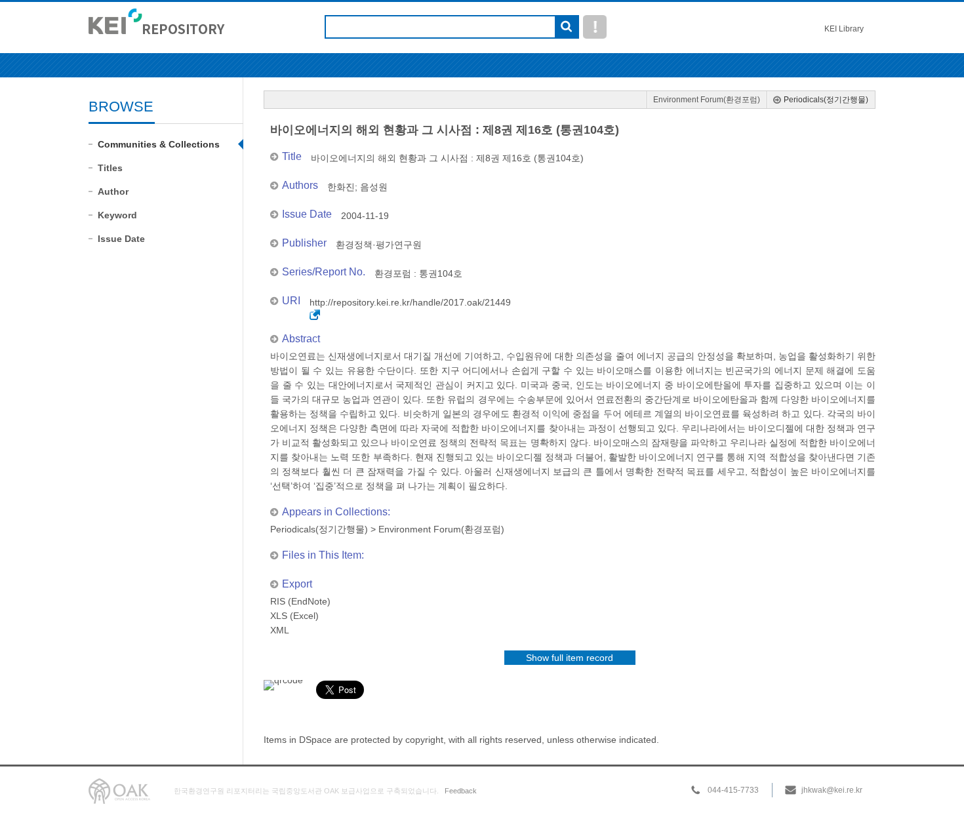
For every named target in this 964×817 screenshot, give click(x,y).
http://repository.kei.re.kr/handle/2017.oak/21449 (410, 302)
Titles (110, 168)
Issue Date (121, 238)
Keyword (117, 215)
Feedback (461, 791)
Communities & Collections (159, 144)
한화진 (341, 187)
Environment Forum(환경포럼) (706, 99)
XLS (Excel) (294, 615)
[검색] (566, 27)
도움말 (595, 27)
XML (279, 630)
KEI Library (844, 28)
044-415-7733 (733, 790)
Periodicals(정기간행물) (826, 99)
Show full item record (569, 657)
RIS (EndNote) (300, 601)
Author (113, 191)
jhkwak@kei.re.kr (831, 790)
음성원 (374, 187)
